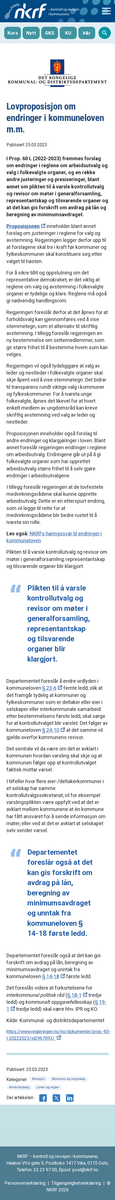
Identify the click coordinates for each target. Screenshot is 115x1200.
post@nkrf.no (85, 1169)
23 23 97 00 (45, 1169)
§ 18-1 (74, 995)
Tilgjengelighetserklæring (76, 1183)
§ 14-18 (50, 976)
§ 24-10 (50, 730)
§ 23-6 (49, 688)
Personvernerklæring (24, 1183)
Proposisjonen (23, 226)
